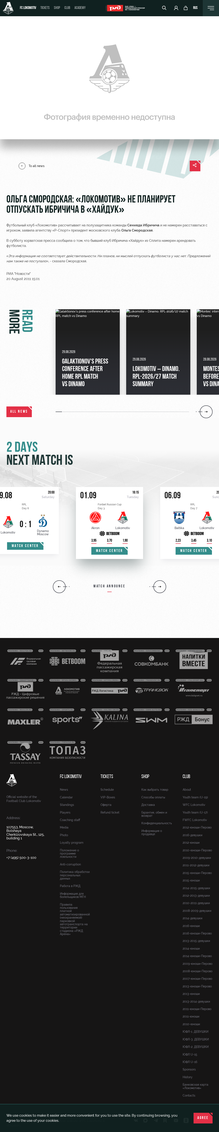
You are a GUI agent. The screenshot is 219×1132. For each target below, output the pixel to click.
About (187, 789)
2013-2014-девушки (196, 1001)
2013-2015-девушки (196, 941)
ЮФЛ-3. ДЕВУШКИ (196, 1039)
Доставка (148, 804)
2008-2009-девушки (197, 910)
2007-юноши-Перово (197, 978)
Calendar (66, 797)
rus (195, 8)
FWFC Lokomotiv (195, 820)
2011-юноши (191, 1016)
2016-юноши (191, 926)
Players (65, 812)
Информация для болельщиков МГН (73, 895)
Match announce (109, 586)
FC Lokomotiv (28, 8)
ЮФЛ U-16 (190, 1062)
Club (67, 8)
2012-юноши (191, 842)
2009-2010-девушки (197, 857)
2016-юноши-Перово (197, 933)
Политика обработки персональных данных (75, 875)
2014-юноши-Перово (197, 956)
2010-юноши (191, 1024)
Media (64, 827)
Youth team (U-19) (195, 797)
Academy (80, 8)
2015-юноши (191, 880)
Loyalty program (71, 842)
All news (19, 412)
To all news (36, 166)
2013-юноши (191, 994)
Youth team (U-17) (195, 812)
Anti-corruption (70, 864)
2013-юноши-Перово (197, 986)
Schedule (107, 789)
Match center (25, 546)
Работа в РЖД (70, 886)
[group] (88, 352)
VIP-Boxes (108, 797)
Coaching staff (70, 820)
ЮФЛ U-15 (190, 1054)
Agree (203, 1118)
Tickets (45, 8)
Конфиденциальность (156, 823)
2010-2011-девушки (196, 903)
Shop (57, 8)
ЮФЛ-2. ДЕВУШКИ (196, 1046)
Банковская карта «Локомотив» (195, 1086)
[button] (59, 412)
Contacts (189, 1095)
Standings (67, 804)
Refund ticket (110, 812)
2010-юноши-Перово (197, 850)
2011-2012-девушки (196, 865)
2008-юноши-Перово (197, 971)
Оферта (106, 804)
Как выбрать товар (154, 789)
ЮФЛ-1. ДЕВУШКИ (195, 1031)
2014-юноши (191, 948)
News (64, 789)
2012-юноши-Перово (197, 827)
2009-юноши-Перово (197, 963)
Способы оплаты (153, 797)
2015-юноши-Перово (197, 873)
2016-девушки (192, 835)
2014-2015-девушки (196, 888)
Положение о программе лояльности (69, 854)
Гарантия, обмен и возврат (154, 814)
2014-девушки (192, 918)
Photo (64, 835)
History (187, 1077)
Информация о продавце (151, 832)
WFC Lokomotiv (194, 804)
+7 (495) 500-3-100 (21, 858)
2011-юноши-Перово (197, 1009)
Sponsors (189, 1069)
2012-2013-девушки (196, 895)
